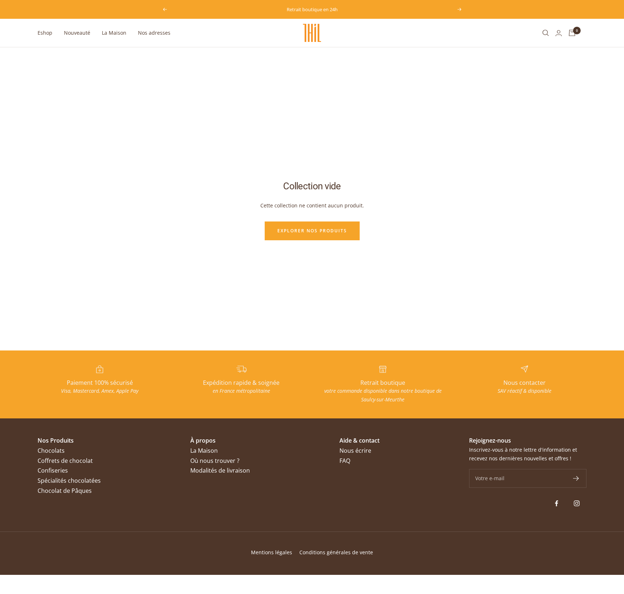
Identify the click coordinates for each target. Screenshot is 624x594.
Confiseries (53, 470)
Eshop (45, 32)
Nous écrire (355, 451)
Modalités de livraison (220, 470)
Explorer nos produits (312, 231)
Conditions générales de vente (336, 552)
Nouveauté (77, 32)
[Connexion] (558, 33)
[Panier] (572, 33)
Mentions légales (271, 552)
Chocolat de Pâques (65, 491)
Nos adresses (154, 32)
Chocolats (51, 451)
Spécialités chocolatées (69, 481)
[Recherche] (545, 33)
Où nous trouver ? (214, 461)
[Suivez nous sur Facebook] (557, 503)
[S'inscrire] (576, 478)
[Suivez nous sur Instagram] (576, 503)
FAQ (344, 461)
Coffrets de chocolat (65, 461)
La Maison (114, 32)
